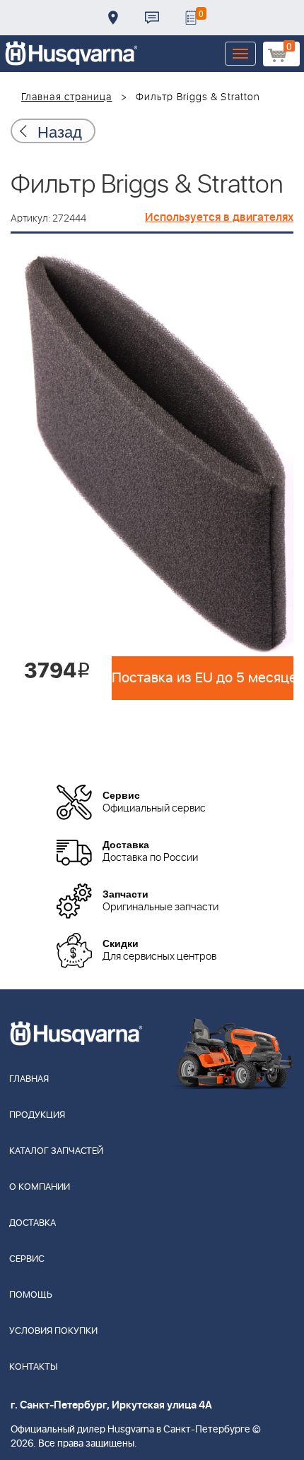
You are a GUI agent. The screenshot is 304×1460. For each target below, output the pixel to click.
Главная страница (66, 97)
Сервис (27, 1259)
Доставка (113, 18)
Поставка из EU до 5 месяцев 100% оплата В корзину (202, 678)
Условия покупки (53, 1331)
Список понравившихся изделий (191, 18)
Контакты (152, 18)
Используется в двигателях (219, 217)
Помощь (30, 1295)
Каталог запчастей (56, 1151)
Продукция (37, 1115)
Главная (29, 1079)
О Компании (39, 1187)
